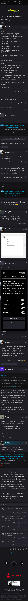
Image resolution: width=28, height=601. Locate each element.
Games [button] (9, 1)
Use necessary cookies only (14, 327)
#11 (24, 417)
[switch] (23, 304)
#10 (24, 369)
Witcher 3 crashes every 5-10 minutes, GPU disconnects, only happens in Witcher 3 (15, 518)
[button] (1, 6)
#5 (25, 229)
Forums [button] (3, 1)
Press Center (18, 590)
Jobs (15, 1)
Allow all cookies (14, 318)
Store (19, 1)
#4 (24, 212)
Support (3, 3)
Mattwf (7, 27)
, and (9, 363)
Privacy (22, 589)
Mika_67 (8, 115)
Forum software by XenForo (11, 599)
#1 (24, 27)
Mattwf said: (3, 375)
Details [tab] (14, 276)
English (15, 553)
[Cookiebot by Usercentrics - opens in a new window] (19, 273)
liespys (7, 417)
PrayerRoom (9, 369)
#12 (24, 443)
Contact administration (8, 589)
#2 (24, 115)
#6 (25, 263)
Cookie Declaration (11, 590)
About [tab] (22, 276)
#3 (24, 152)
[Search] (2, 23)
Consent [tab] (6, 276)
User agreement (17, 589)
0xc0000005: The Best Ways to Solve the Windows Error (14, 126)
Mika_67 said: (4, 184)
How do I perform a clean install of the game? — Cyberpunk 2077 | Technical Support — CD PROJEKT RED (12, 456)
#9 (24, 342)
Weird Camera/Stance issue (12, 542)
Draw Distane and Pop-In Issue (13, 527)
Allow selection (14, 322)
